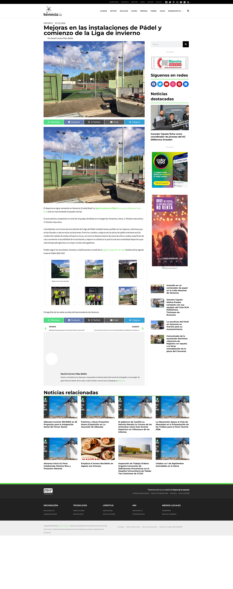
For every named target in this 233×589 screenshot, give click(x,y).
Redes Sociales (79, 510)
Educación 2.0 (137, 510)
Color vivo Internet (63, 526)
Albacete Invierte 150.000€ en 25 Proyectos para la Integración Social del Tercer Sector (60, 424)
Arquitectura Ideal (50, 514)
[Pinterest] (174, 2)
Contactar (150, 2)
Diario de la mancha (181, 489)
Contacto (173, 493)
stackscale (121, 381)
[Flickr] (184, 2)
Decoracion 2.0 (49, 510)
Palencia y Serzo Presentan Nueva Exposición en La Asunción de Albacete (95, 424)
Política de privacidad (133, 527)
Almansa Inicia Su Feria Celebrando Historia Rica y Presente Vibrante (57, 466)
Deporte (48, 23)
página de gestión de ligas (114, 249)
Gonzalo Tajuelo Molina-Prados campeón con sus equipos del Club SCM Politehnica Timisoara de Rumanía (177, 307)
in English (159, 2)
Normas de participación (149, 527)
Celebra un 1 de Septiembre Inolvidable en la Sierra (170, 464)
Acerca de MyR (184, 493)
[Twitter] (170, 2)
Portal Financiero (139, 514)
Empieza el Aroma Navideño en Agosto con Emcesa (97, 464)
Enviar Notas (125, 2)
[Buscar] (186, 44)
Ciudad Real (166, 510)
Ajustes (169, 585)
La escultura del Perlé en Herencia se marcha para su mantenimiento (177, 325)
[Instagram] (177, 2)
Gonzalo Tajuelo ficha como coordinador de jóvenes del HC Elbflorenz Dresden (168, 137)
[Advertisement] (102, 352)
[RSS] (188, 2)
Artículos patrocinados (141, 493)
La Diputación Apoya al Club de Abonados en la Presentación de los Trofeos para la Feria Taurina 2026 (172, 426)
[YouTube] (181, 2)
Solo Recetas (108, 510)
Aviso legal (121, 527)
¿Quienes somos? (114, 2)
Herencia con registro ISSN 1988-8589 (170, 527)
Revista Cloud (78, 514)
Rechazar (154, 585)
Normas (142, 2)
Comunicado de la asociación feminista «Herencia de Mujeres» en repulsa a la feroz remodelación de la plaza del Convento (176, 343)
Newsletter (134, 2)
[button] (182, 11)
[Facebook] (166, 2)
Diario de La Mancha (169, 514)
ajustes (121, 586)
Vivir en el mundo (109, 514)
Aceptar (139, 585)
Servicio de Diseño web (159, 493)
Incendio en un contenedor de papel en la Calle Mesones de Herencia (177, 289)
